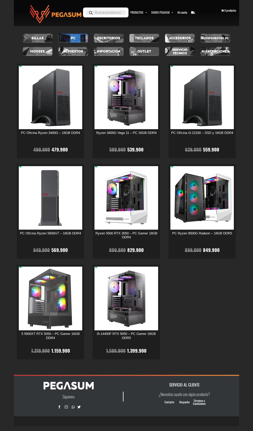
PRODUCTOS (136, 12)
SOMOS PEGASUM (160, 12)
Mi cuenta (182, 12)
